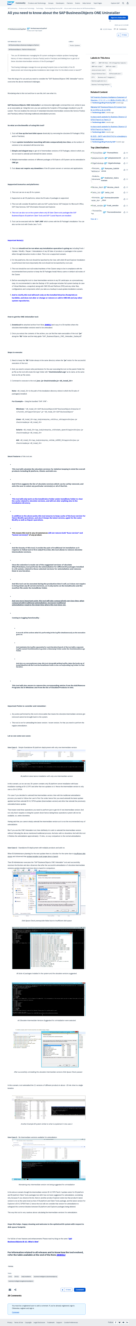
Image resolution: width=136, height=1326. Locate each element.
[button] (118, 35)
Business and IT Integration (106, 77)
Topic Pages (98, 3)
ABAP (93, 63)
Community (20, 3)
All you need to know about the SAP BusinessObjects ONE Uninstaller (64, 13)
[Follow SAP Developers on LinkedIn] (127, 1322)
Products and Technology (37, 3)
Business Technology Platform (100, 84)
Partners (70, 3)
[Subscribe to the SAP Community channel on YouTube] (123, 1322)
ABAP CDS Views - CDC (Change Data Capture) (112, 63)
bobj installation (26, 1276)
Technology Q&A (98, 112)
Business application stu (99, 81)
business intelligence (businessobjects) (45, 1276)
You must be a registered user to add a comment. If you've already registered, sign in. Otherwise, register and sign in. (43, 1307)
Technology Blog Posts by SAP (53, 8)
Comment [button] (80, 1290)
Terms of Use (18, 1322)
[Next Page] (111, 87)
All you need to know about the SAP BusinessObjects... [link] (80, 8)
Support (59, 1322)
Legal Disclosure (39, 1322)
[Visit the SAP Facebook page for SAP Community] (116, 1322)
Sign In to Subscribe (118, 17)
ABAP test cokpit (110, 66)
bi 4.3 (10, 1276)
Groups (50, 3)
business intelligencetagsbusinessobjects (21, 1281)
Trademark (51, 1322)
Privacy (9, 1322)
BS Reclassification (114, 73)
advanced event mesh (98, 70)
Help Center (87, 3)
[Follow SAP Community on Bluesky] (119, 1322)
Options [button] (110, 21)
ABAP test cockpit (97, 66)
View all (93, 219)
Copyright (28, 1322)
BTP (93, 77)
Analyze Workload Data (98, 73)
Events (77, 3)
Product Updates (75, 45)
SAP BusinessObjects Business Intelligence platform (24, 45)
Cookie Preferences (71, 1322)
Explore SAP (115, 3)
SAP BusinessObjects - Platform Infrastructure (22, 49)
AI (109, 70)
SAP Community (12, 8)
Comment (15, 1312)
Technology (39, 8)
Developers (60, 3)
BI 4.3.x (17, 1276)
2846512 (48, 325)
